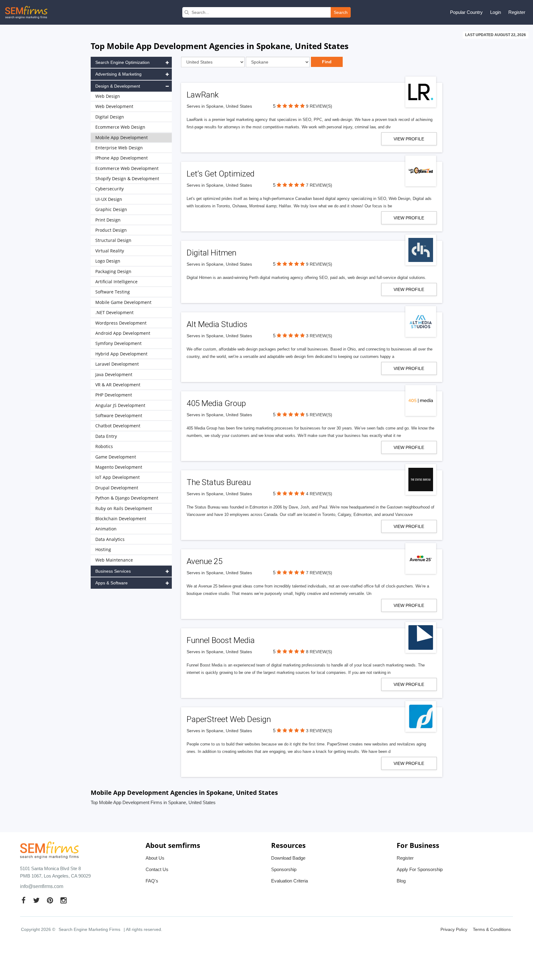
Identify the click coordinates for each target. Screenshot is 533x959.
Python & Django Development (126, 498)
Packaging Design (113, 271)
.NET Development (114, 312)
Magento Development (118, 467)
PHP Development (113, 395)
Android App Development (122, 333)
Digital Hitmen (211, 252)
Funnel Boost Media (221, 640)
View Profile (409, 138)
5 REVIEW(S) (319, 414)
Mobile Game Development (123, 302)
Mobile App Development (121, 137)
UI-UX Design (108, 199)
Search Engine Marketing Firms (89, 929)
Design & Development (117, 86)
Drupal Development (116, 488)
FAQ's (152, 880)
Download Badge (288, 858)
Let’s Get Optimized (220, 173)
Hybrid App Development (121, 354)
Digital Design (109, 117)
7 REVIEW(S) (319, 185)
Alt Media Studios (217, 324)
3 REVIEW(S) (319, 335)
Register (516, 12)
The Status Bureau (219, 482)
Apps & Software (111, 582)
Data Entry (106, 436)
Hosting (103, 549)
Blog (401, 880)
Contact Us (157, 869)
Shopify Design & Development (127, 178)
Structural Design (113, 240)
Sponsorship (283, 869)
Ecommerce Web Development (127, 168)
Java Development (113, 374)
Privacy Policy (453, 929)
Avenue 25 (204, 561)
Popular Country (466, 12)
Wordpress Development (121, 323)
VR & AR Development (117, 385)
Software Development (118, 415)
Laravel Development (117, 364)
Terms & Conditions (492, 929)
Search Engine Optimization (122, 62)
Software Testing (112, 292)
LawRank (203, 94)
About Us (155, 858)
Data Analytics (110, 539)
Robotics (104, 446)
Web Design (107, 96)
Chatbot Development (117, 426)
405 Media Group (216, 403)
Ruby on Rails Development (123, 508)
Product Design (111, 230)
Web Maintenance (114, 560)
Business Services (113, 571)
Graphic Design (111, 209)
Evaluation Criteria (289, 880)
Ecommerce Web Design (120, 127)
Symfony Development (118, 343)
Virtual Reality (109, 251)
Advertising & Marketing (118, 74)
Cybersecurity (109, 189)
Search (341, 12)
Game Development (115, 457)
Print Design (108, 220)
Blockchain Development (120, 518)
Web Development (114, 106)
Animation (106, 529)
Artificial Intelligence (116, 281)
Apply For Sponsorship (420, 869)
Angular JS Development (120, 405)
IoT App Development (117, 477)
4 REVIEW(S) (319, 493)
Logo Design (107, 261)
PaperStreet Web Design (229, 719)
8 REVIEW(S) (319, 651)
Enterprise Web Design (119, 148)
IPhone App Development (121, 158)
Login (495, 12)
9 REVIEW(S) (319, 106)
